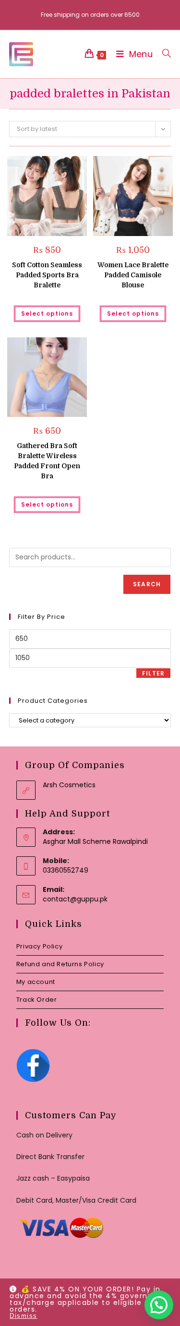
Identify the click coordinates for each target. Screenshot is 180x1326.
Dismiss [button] (23, 1316)
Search (147, 584)
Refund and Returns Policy (60, 964)
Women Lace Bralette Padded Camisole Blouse (132, 275)
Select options (47, 313)
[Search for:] (163, 54)
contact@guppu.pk (75, 899)
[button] (55, 167)
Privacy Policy (39, 946)
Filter (153, 673)
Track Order (36, 999)
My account (35, 981)
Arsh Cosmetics (69, 785)
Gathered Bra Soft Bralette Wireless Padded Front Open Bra (47, 461)
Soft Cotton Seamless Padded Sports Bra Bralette (47, 275)
